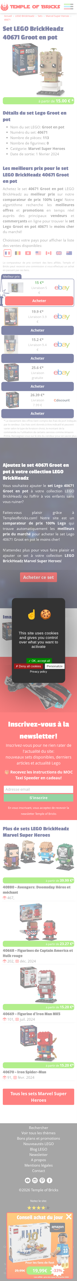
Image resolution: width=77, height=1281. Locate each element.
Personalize (55, 666)
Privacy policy (38, 671)
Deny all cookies (29, 666)
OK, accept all (40, 660)
